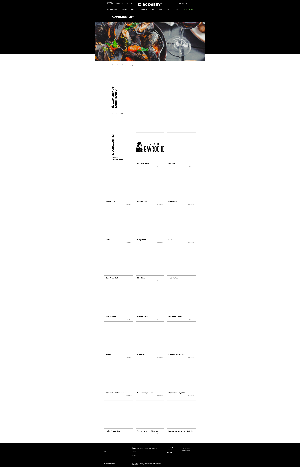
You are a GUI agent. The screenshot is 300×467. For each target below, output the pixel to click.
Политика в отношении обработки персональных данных (146, 463)
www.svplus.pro (186, 450)
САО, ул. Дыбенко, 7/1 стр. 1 (144, 449)
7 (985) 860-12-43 (182, 3)
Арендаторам (170, 447)
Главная (114, 65)
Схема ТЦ (169, 449)
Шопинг (119, 65)
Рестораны (125, 65)
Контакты (169, 452)
